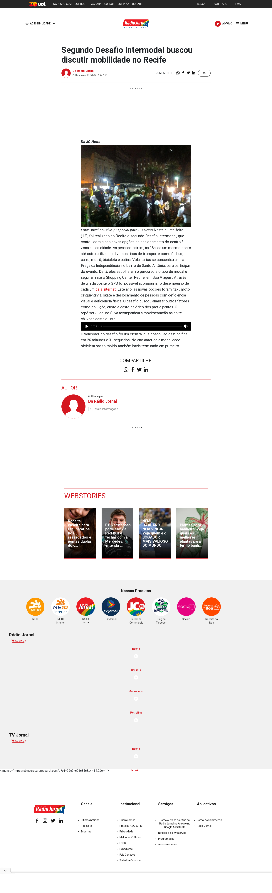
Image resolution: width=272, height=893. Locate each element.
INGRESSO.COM (62, 4)
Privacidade (126, 831)
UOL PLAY (123, 4)
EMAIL (239, 4)
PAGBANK (95, 4)
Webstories (85, 496)
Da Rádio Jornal (83, 71)
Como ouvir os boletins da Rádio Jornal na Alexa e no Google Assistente (174, 824)
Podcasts (86, 825)
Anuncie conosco (168, 844)
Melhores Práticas (130, 837)
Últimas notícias (90, 820)
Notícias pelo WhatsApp (172, 832)
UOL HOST (81, 4)
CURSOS (109, 4)
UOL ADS (137, 4)
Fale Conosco (127, 854)
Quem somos (127, 820)
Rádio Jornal (204, 825)
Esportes (86, 831)
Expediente (126, 848)
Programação (166, 838)
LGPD (123, 843)
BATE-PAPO (220, 4)
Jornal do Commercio (209, 820)
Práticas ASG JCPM (131, 825)
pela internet (105, 289)
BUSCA (201, 4)
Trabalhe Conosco (130, 860)
